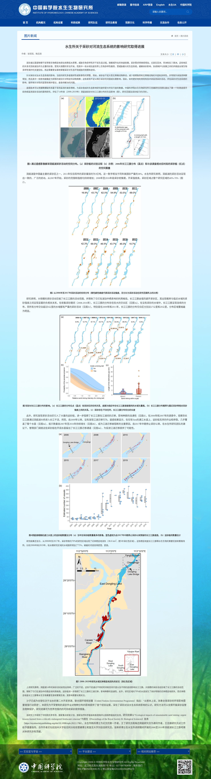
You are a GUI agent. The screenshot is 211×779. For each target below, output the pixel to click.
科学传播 (147, 22)
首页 (176, 36)
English (160, 5)
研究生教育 (111, 22)
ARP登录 (148, 5)
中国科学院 (186, 5)
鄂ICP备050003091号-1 (90, 769)
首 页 (25, 22)
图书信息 (134, 5)
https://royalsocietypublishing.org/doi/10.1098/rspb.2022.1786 (53, 723)
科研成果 (75, 22)
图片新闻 (184, 36)
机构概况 (40, 22)
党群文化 (129, 22)
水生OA (172, 5)
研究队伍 (92, 22)
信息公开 (182, 22)
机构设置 (58, 22)
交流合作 (164, 22)
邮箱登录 (121, 5)
